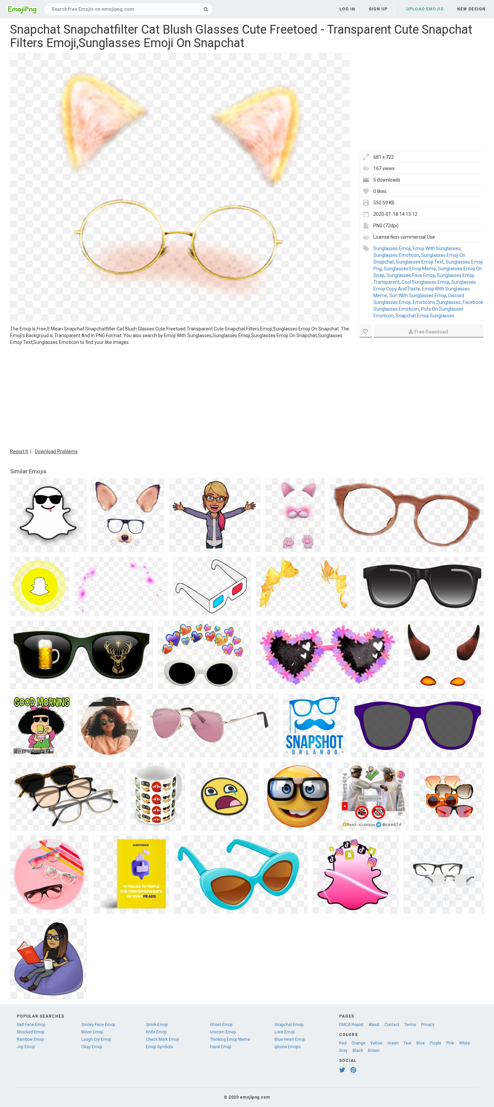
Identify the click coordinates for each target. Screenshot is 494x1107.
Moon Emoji (92, 1032)
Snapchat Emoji (289, 1024)
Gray (343, 1050)
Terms (410, 1024)
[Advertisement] (179, 396)
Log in (347, 9)
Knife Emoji (156, 1032)
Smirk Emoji (157, 1024)
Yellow (376, 1043)
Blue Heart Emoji (290, 1039)
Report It (19, 451)
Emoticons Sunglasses (437, 302)
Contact (391, 1024)
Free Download (431, 331)
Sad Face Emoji (31, 1024)
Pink (450, 1043)
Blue (420, 1043)
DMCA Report (351, 1024)
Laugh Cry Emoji (96, 1039)
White (464, 1043)
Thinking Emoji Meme (230, 1039)
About (374, 1024)
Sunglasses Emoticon (396, 255)
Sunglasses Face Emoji (410, 275)
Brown (374, 1050)
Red (342, 1043)
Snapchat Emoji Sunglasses (425, 315)
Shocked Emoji (30, 1032)
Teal (407, 1043)
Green (393, 1043)
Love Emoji (285, 1032)
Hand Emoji (220, 1046)
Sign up (378, 9)
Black (358, 1050)
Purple (435, 1043)
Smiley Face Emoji (98, 1024)
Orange (358, 1043)
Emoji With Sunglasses (436, 248)
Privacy (428, 1024)
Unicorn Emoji (223, 1032)
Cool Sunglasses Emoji (425, 282)
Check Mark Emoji (162, 1039)
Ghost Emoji (221, 1024)
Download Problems (56, 451)
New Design (471, 9)
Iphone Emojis (288, 1046)
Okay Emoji (91, 1046)
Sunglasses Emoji (392, 248)
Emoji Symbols (159, 1046)
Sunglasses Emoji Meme (410, 268)
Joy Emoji (26, 1046)
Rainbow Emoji (30, 1039)
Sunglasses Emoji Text (420, 262)
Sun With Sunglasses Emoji (417, 295)
